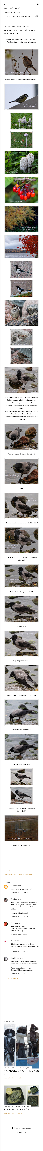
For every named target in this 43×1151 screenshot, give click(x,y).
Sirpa (12, 923)
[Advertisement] (21, 999)
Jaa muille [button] (7, 871)
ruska (18, 874)
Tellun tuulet (12, 8)
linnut (13, 874)
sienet (22, 874)
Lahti (29, 16)
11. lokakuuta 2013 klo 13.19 (19, 951)
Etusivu (7, 16)
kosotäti (14, 886)
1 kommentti (16, 1078)
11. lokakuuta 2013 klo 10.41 (19, 916)
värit (30, 874)
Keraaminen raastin (17, 1109)
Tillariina (14, 899)
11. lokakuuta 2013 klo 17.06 (19, 973)
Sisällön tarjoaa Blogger (23, 1128)
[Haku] (38, 3)
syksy (26, 874)
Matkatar (14, 941)
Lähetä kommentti (11, 978)
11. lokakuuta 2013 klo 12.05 (19, 934)
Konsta (22, 16)
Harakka (14, 958)
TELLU (15, 16)
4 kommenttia (17, 1113)
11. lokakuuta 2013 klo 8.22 (19, 892)
